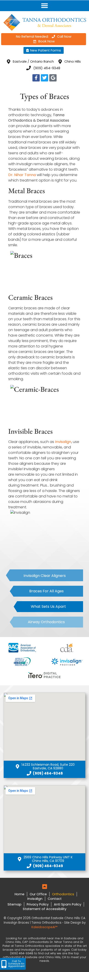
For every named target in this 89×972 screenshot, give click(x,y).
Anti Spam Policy (67, 904)
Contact (55, 898)
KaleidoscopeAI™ (44, 927)
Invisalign (63, 441)
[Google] (53, 77)
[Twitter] (44, 77)
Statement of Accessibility (44, 909)
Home (19, 894)
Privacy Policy (38, 904)
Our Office (38, 894)
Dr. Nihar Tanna (22, 174)
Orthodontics (63, 894)
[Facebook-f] (36, 77)
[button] (44, 5)
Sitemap (14, 904)
